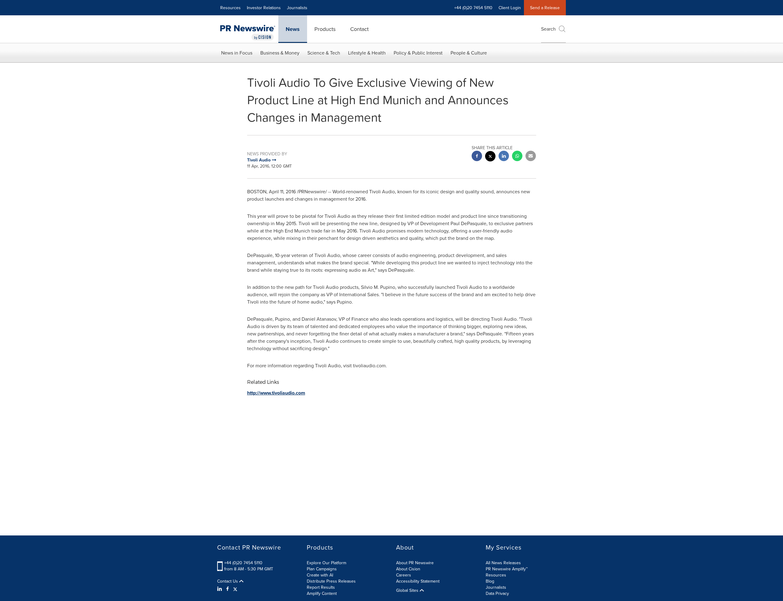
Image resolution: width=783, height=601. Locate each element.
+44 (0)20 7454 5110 (243, 563)
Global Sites (408, 590)
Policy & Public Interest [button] (418, 52)
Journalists (297, 8)
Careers (403, 575)
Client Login (510, 8)
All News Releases (503, 563)
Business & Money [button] (279, 52)
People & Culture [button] (469, 52)
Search (548, 28)
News (293, 29)
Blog (490, 581)
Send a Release (545, 8)
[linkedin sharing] (504, 157)
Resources (230, 8)
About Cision (408, 569)
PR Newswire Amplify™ (507, 569)
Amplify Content (322, 593)
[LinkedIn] (220, 589)
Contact (359, 29)
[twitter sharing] (490, 157)
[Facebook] (227, 589)
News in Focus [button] (236, 52)
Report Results (321, 587)
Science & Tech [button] (323, 52)
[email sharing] (530, 157)
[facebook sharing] (477, 157)
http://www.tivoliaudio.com (276, 392)
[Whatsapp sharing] (517, 157)
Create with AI (320, 575)
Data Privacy (497, 593)
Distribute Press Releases (331, 581)
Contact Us (228, 581)
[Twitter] (235, 589)
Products (325, 29)
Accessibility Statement (418, 581)
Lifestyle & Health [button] (367, 52)
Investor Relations (264, 8)
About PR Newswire (415, 563)
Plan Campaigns (322, 569)
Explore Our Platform (326, 563)
